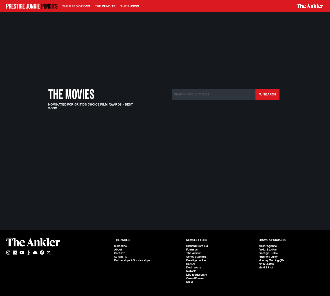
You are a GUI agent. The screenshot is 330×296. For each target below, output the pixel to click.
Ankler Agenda (268, 246)
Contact (119, 253)
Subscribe (120, 246)
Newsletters (196, 240)
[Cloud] (35, 252)
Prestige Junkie (196, 260)
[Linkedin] (15, 252)
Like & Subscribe (196, 274)
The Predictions (76, 6)
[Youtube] (22, 252)
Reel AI (190, 264)
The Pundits (105, 6)
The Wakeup (193, 253)
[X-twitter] (48, 252)
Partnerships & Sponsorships (132, 260)
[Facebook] (42, 252)
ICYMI (189, 281)
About (118, 249)
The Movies (71, 94)
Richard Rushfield (197, 246)
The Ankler (122, 240)
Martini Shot (266, 267)
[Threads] (28, 252)
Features (192, 249)
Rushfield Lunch (268, 256)
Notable (191, 271)
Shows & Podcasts (272, 240)
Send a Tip (120, 256)
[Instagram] (8, 252)
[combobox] (213, 94)
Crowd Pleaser (195, 278)
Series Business (196, 256)
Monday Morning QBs (271, 260)
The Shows (129, 6)
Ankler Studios (268, 249)
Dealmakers (193, 267)
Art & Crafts (266, 264)
